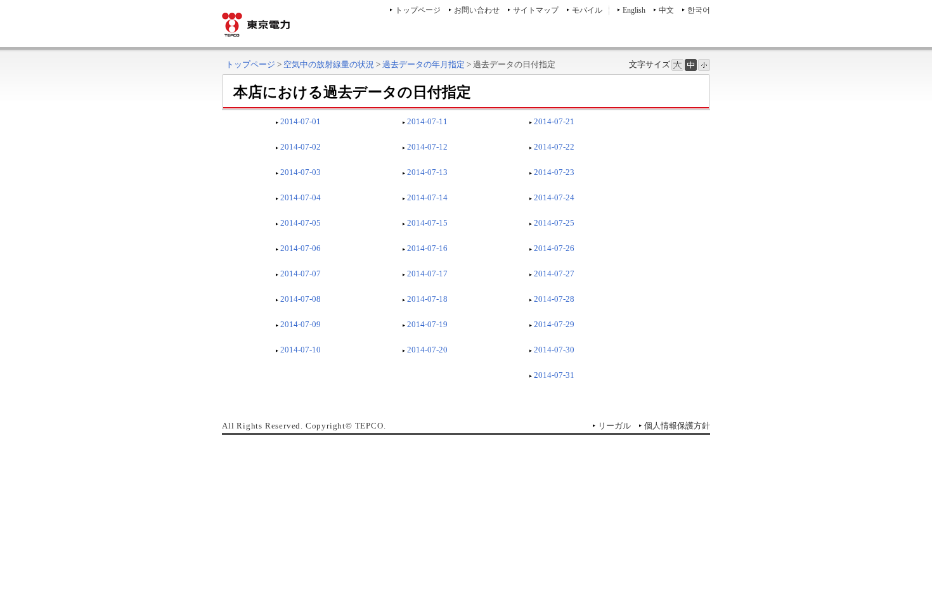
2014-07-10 (300, 349)
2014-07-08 (300, 299)
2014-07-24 (554, 197)
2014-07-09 (300, 324)
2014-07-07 (300, 273)
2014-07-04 (300, 197)
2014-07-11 (427, 121)
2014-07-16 (427, 248)
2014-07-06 (300, 248)
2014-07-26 (554, 248)
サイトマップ (536, 10)
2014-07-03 (300, 172)
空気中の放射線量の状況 (328, 64)
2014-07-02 (300, 147)
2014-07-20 (427, 349)
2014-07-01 (300, 121)
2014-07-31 (554, 375)
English (634, 10)
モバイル (587, 10)
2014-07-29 (554, 324)
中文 (666, 10)
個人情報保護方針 (677, 425)
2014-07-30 (554, 349)
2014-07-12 (427, 147)
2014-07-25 (554, 223)
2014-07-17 (427, 273)
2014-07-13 (427, 172)
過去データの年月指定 (423, 64)
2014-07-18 (427, 299)
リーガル (614, 425)
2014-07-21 (554, 121)
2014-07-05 (300, 223)
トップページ (418, 10)
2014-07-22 (554, 147)
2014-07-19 (427, 324)
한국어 (698, 9)
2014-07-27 (554, 273)
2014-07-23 (554, 172)
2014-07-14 (427, 197)
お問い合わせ (477, 10)
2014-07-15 (427, 223)
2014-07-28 (554, 299)
